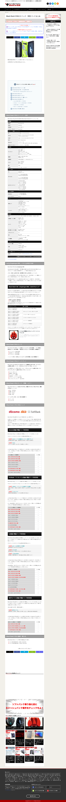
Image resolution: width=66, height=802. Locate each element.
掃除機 (32, 780)
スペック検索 (29, 256)
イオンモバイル (19, 777)
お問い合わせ (33, 796)
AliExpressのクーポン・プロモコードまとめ (37, 9)
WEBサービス (15, 776)
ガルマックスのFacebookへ (39, 787)
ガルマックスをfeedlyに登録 (39, 790)
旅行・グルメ (50, 780)
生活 (26, 781)
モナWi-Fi (11, 780)
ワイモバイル (15, 491)
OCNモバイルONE (49, 775)
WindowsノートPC (37, 776)
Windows (31, 776)
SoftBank (57, 775)
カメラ (33, 777)
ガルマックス (8, 9)
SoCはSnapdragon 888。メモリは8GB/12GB (21, 89)
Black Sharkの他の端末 (37, 256)
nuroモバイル (42, 775)
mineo (34, 775)
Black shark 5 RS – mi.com (27, 253)
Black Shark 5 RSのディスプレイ (18, 95)
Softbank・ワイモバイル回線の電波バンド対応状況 (22, 102)
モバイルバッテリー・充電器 (19, 780)
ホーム (6, 12)
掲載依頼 (49, 9)
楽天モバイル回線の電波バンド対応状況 (21, 106)
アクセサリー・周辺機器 (11, 777)
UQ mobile (14, 549)
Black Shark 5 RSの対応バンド (18, 99)
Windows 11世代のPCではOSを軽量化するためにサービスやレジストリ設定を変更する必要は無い (53, 47)
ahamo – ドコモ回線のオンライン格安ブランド (22, 439)
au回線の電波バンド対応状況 (19, 104)
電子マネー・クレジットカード (37, 781)
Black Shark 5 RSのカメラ (17, 93)
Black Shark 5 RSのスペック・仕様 (19, 87)
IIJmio (13, 442)
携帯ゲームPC (44, 780)
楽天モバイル (15, 610)
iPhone (15, 775)
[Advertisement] (24, 72)
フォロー (50, 787)
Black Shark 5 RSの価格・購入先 (18, 108)
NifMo (38, 775)
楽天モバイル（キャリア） (20, 781)
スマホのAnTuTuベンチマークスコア (20, 9)
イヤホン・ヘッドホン (26, 777)
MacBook (30, 775)
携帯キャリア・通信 (37, 780)
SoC (53, 775)
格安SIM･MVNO (56, 780)
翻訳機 (30, 781)
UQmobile (10, 776)
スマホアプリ (47, 777)
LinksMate (25, 775)
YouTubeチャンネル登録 (53, 790)
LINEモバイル (20, 775)
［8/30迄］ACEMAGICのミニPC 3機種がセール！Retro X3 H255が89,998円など (53, 30)
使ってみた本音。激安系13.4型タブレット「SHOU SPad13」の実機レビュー (52, 36)
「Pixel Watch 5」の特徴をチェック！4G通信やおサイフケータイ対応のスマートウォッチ (53, 25)
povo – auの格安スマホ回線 (18, 546)
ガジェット (37, 777)
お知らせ (42, 776)
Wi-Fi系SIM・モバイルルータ (23, 776)
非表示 (34, 84)
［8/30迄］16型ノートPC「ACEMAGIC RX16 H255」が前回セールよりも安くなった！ (53, 41)
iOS (9, 775)
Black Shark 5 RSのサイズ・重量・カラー (20, 97)
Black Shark (10, 21)
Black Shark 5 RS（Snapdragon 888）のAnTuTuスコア (23, 91)
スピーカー (42, 777)
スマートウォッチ (54, 777)
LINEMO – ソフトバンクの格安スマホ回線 (21, 486)
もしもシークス (48, 776)
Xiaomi (15, 21)
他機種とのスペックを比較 (21, 256)
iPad (12, 775)
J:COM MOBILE (15, 553)
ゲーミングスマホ (21, 21)
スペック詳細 (29, 21)
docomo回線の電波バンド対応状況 (20, 101)
